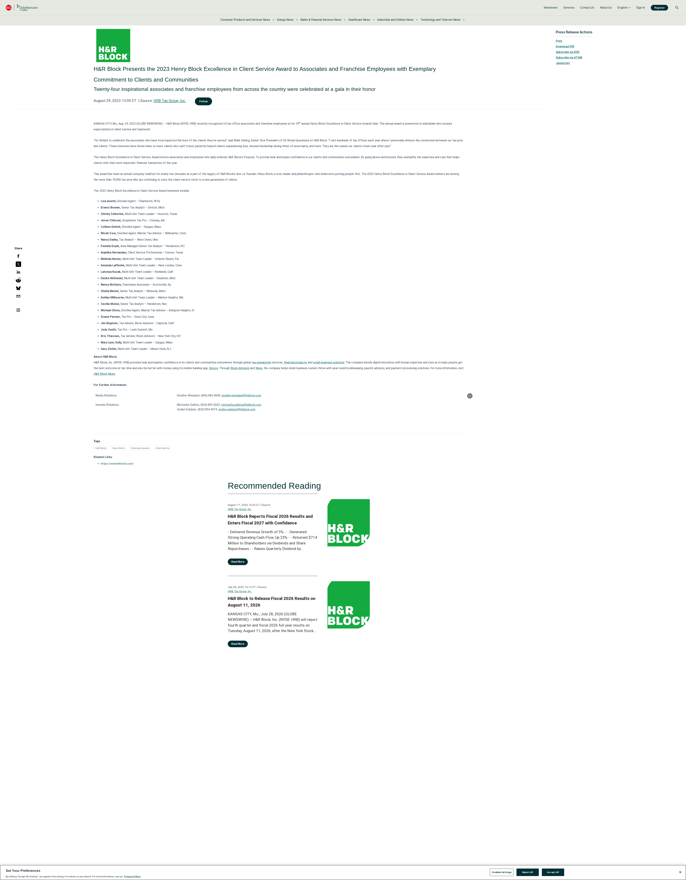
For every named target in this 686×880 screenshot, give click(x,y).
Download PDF (565, 46)
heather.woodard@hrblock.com (241, 395)
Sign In (640, 7)
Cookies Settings (501, 872)
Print (559, 41)
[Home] (22, 7)
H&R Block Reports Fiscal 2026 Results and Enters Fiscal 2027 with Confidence (270, 520)
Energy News (285, 19)
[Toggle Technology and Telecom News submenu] (464, 20)
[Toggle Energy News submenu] (297, 20)
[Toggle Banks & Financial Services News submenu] (345, 20)
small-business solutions (328, 362)
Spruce (213, 368)
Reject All (527, 872)
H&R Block (100, 448)
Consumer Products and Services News (245, 19)
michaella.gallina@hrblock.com (241, 404)
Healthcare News (359, 19)
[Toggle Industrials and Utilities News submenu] (417, 20)
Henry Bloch (118, 448)
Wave (258, 368)
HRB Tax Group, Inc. (169, 101)
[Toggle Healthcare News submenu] (373, 20)
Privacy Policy (132, 876)
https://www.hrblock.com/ (117, 463)
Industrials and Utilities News (395, 19)
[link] (551, 7)
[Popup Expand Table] (470, 396)
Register (659, 7)
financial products (295, 362)
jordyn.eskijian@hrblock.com (237, 409)
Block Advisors (240, 368)
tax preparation (261, 362)
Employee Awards (140, 448)
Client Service (162, 448)
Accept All (553, 872)
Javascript (563, 63)
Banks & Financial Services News (320, 19)
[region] (343, 872)
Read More (237, 561)
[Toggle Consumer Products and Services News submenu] (273, 20)
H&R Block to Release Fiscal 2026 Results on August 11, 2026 (271, 602)
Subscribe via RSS (567, 52)
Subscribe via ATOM (569, 57)
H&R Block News (104, 374)
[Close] (680, 872)
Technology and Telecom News (440, 19)
